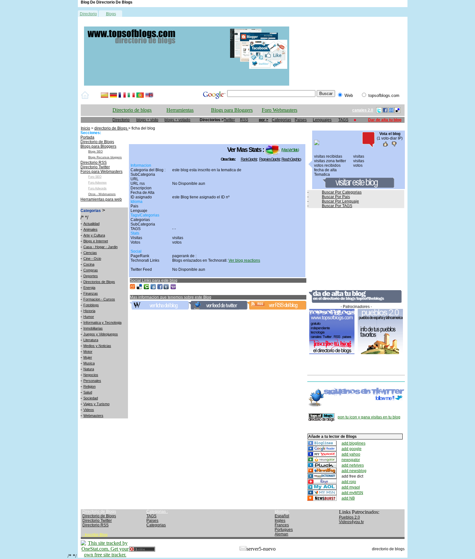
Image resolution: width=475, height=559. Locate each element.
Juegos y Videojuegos (100, 334)
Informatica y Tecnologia (102, 322)
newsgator (351, 460)
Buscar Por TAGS (337, 206)
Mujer (87, 357)
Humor (88, 317)
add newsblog (354, 471)
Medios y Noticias (97, 346)
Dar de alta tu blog (384, 120)
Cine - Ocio (92, 258)
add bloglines (353, 443)
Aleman (281, 534)
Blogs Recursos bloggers (105, 157)
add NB (348, 498)
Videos (88, 410)
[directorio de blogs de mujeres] (186, 84)
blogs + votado (177, 120)
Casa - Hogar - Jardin (100, 247)
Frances (282, 525)
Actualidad (91, 224)
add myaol (351, 487)
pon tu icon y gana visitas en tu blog (369, 417)
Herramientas (180, 110)
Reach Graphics (291, 159)
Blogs (111, 14)
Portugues (284, 529)
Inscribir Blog (96, 535)
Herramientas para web (101, 199)
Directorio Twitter (95, 167)
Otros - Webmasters (102, 194)
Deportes (90, 276)
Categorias (281, 120)
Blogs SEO (95, 151)
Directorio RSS (93, 162)
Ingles (280, 520)
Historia (89, 311)
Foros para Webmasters (101, 171)
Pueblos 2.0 (349, 517)
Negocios (90, 375)
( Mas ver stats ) (290, 150)
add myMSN (352, 492)
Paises (301, 120)
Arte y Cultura (94, 235)
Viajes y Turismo (96, 404)
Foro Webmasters (279, 110)
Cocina (88, 264)
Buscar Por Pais (336, 197)
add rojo (349, 482)
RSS (244, 120)
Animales (90, 229)
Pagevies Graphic (269, 159)
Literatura (90, 340)
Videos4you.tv (351, 522)
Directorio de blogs (132, 110)
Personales (92, 381)
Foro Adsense (97, 182)
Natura (88, 369)
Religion (89, 386)
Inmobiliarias (93, 328)
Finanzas (90, 293)
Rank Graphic (249, 159)
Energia (89, 288)
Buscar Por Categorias (342, 192)
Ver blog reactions (244, 260)
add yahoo (351, 454)
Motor (87, 351)
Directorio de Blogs (97, 142)
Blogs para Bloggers (232, 110)
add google (352, 449)
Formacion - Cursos (99, 299)
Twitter (229, 120)
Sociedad (90, 398)
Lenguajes (322, 120)
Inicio (85, 128)
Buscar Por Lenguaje (340, 201)
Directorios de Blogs (99, 282)
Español (282, 516)
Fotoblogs (91, 305)
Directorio (88, 14)
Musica (89, 363)
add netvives (353, 465)
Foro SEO (94, 176)
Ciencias (90, 253)
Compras (90, 270)
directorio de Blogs (111, 128)
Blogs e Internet (95, 241)
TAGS (343, 120)
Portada (87, 137)
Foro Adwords (97, 188)
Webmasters (93, 415)
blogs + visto (147, 120)
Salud (87, 392)
